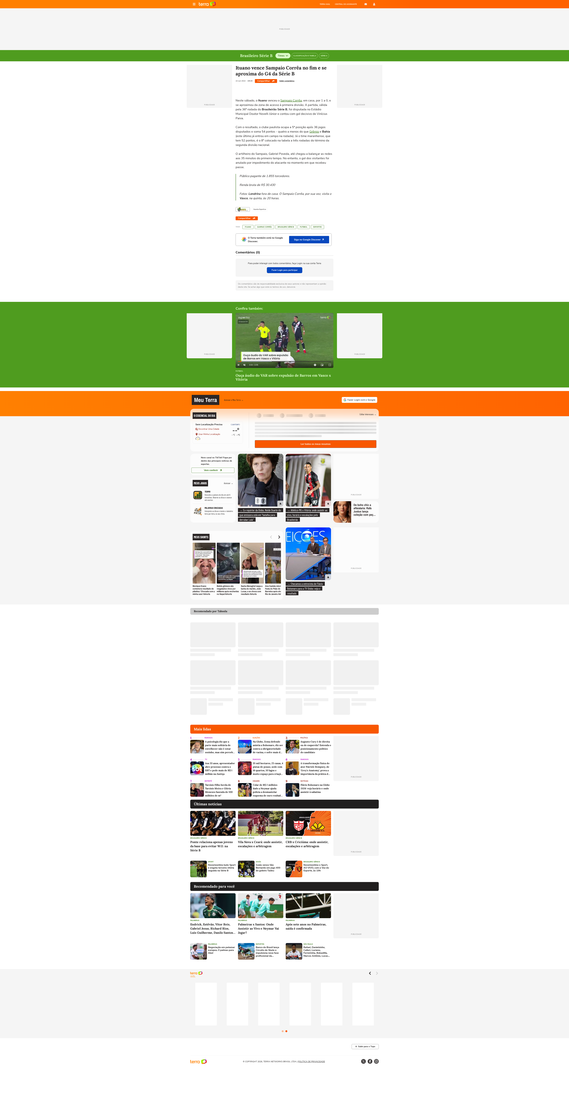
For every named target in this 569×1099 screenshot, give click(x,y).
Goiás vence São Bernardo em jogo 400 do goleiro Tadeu (268, 868)
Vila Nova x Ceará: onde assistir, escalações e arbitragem (260, 844)
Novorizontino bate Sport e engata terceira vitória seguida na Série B (222, 868)
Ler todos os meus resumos (316, 444)
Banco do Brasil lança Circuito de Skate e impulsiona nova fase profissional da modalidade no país (267, 951)
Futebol (303, 227)
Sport (211, 862)
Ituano (248, 227)
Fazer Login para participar (285, 270)
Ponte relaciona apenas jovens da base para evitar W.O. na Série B (211, 846)
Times (281, 55)
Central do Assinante (346, 4)
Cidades (256, 781)
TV (206, 759)
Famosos (208, 738)
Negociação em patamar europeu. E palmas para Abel (221, 950)
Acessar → (228, 483)
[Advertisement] (356, 869)
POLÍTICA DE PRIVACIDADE (311, 1061)
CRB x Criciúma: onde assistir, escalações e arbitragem (307, 844)
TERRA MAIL (325, 4)
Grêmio (314, 132)
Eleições (256, 738)
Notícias (304, 781)
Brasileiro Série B (286, 227)
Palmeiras (194, 920)
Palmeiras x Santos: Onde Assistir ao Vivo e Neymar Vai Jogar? (258, 928)
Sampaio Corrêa (291, 100)
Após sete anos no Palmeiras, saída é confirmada (306, 926)
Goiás (258, 862)
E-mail (366, 4)
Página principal (207, 4)
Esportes (317, 227)
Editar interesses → (368, 414)
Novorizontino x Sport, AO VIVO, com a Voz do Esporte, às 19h (316, 868)
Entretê (208, 781)
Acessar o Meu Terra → (233, 399)
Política (304, 738)
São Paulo (308, 944)
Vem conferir (211, 470)
